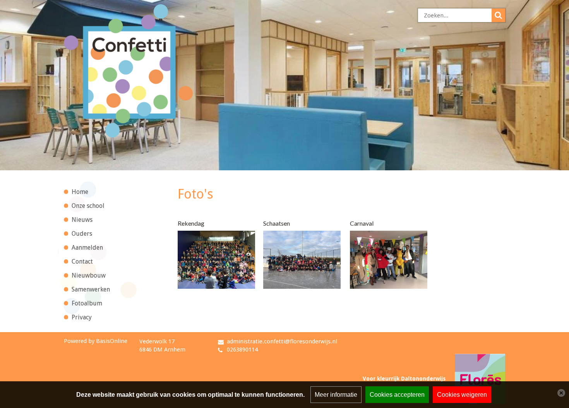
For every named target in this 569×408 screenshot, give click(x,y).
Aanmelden (87, 247)
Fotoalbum (87, 303)
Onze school (88, 205)
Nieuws (82, 219)
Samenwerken (91, 289)
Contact (82, 261)
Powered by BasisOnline (95, 341)
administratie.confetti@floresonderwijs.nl (282, 341)
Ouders (82, 233)
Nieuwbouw (89, 275)
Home (80, 191)
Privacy (82, 317)
